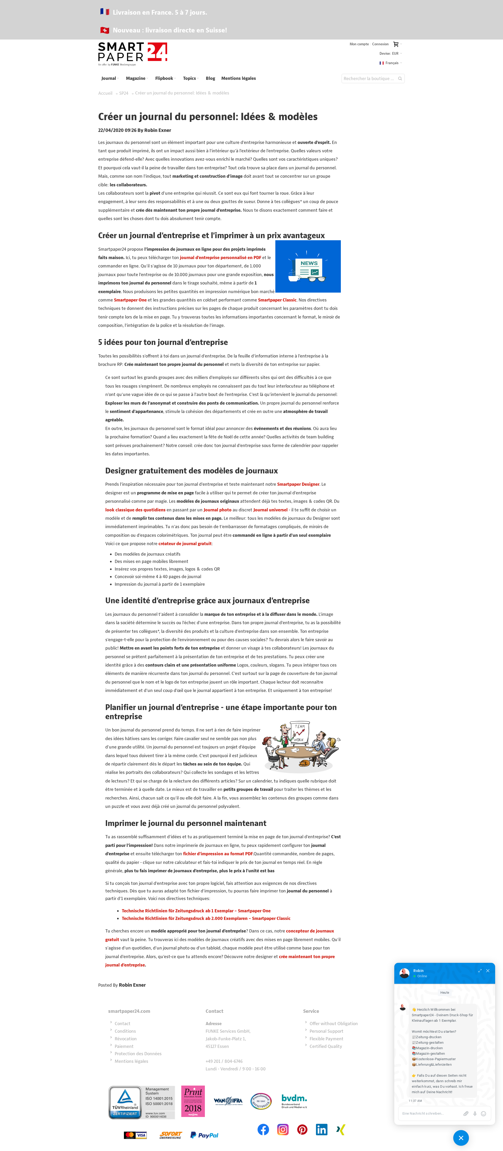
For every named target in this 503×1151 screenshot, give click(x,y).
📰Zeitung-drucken (427, 1037)
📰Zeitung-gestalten (428, 1042)
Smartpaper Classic (277, 300)
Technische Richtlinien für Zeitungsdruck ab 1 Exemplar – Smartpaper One (196, 911)
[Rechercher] (400, 78)
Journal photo (218, 510)
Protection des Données (138, 1054)
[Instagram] (283, 1123)
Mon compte (359, 44)
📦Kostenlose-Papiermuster (434, 1059)
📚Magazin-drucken (427, 1048)
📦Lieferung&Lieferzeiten (432, 1064)
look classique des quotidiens (135, 510)
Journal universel (270, 510)
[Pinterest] (302, 1123)
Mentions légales (131, 1061)
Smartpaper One (130, 300)
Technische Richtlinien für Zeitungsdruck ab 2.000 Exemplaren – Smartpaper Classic (206, 918)
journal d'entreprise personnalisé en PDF (220, 257)
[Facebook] (263, 1123)
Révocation (126, 1039)
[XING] (341, 1123)
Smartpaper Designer (298, 484)
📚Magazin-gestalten (428, 1053)
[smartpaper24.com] (132, 54)
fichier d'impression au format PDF (218, 854)
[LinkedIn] (322, 1123)
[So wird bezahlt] (171, 1123)
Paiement (124, 1046)
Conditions (125, 1031)
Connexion (380, 44)
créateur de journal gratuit (185, 543)
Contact (122, 1023)
